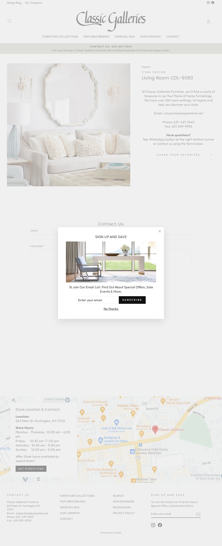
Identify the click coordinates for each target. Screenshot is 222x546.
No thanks (111, 309)
